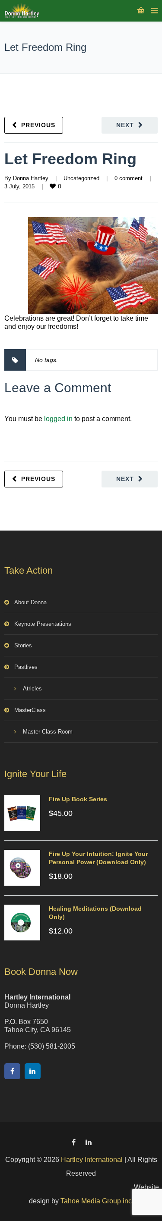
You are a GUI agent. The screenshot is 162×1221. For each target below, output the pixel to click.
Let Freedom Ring (70, 159)
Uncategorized (81, 178)
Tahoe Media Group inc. (96, 1201)
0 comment (128, 178)
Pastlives (26, 667)
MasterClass (30, 710)
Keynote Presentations (42, 624)
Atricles (32, 688)
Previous (38, 125)
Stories (23, 645)
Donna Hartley (30, 178)
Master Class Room (48, 731)
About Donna (30, 602)
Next (125, 125)
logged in (58, 418)
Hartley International (92, 1159)
